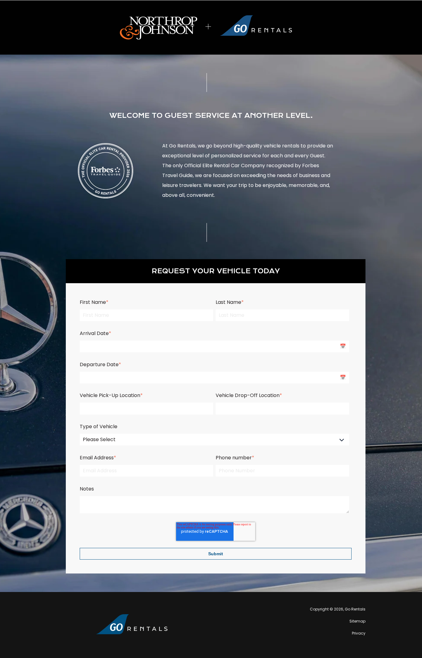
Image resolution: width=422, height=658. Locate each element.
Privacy (358, 633)
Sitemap (357, 621)
